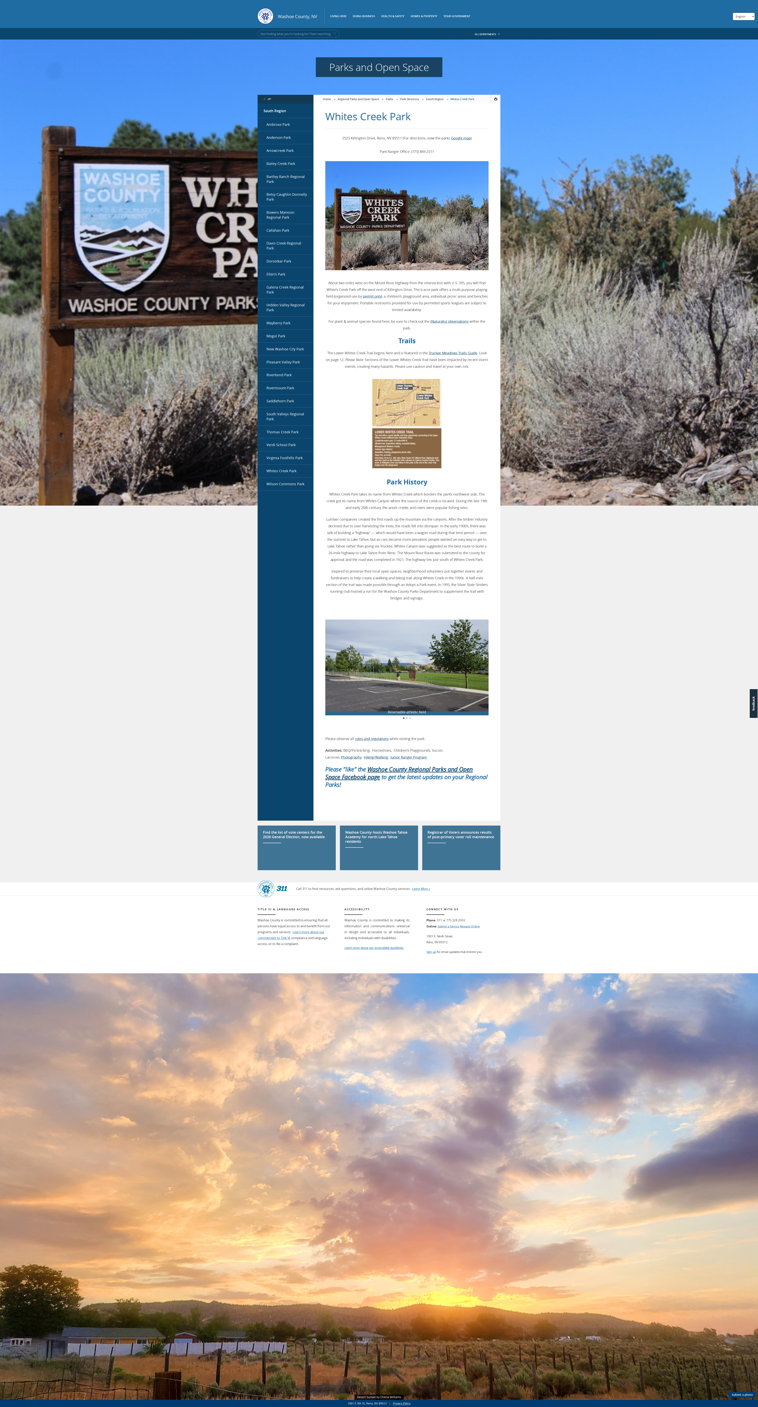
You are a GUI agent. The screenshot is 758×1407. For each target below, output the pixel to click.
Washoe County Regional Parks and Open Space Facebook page (399, 773)
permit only (372, 296)
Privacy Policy (402, 1403)
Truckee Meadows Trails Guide (453, 353)
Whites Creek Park (281, 470)
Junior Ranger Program (408, 757)
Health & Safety (392, 16)
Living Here (338, 16)
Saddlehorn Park (280, 401)
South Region (275, 110)
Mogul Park (275, 336)
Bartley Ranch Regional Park (285, 179)
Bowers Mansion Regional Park (280, 215)
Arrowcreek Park (280, 150)
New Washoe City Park (285, 349)
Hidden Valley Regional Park (285, 307)
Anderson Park (278, 137)
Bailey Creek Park (280, 163)
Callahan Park (277, 230)
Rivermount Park (280, 388)
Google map (461, 138)
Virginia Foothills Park (284, 457)
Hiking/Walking (376, 757)
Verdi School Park (281, 444)
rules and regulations (372, 738)
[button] (484, 669)
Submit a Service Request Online (459, 926)
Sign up (431, 952)
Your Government (457, 16)
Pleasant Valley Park (283, 362)
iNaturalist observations (449, 321)
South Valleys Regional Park (285, 416)
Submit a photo (742, 1395)
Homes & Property (424, 16)
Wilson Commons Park (285, 484)
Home (327, 99)
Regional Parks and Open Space (358, 99)
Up (269, 99)
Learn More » (421, 889)
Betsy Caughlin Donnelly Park (286, 197)
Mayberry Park (278, 323)
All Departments (485, 34)
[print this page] (495, 99)
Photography (351, 757)
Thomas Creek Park (282, 432)
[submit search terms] (334, 33)
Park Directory (409, 99)
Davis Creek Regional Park (283, 245)
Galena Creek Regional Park (285, 289)
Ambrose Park (278, 124)
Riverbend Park (279, 374)
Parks (389, 99)
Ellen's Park (275, 274)
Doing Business (364, 16)
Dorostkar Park (278, 261)
